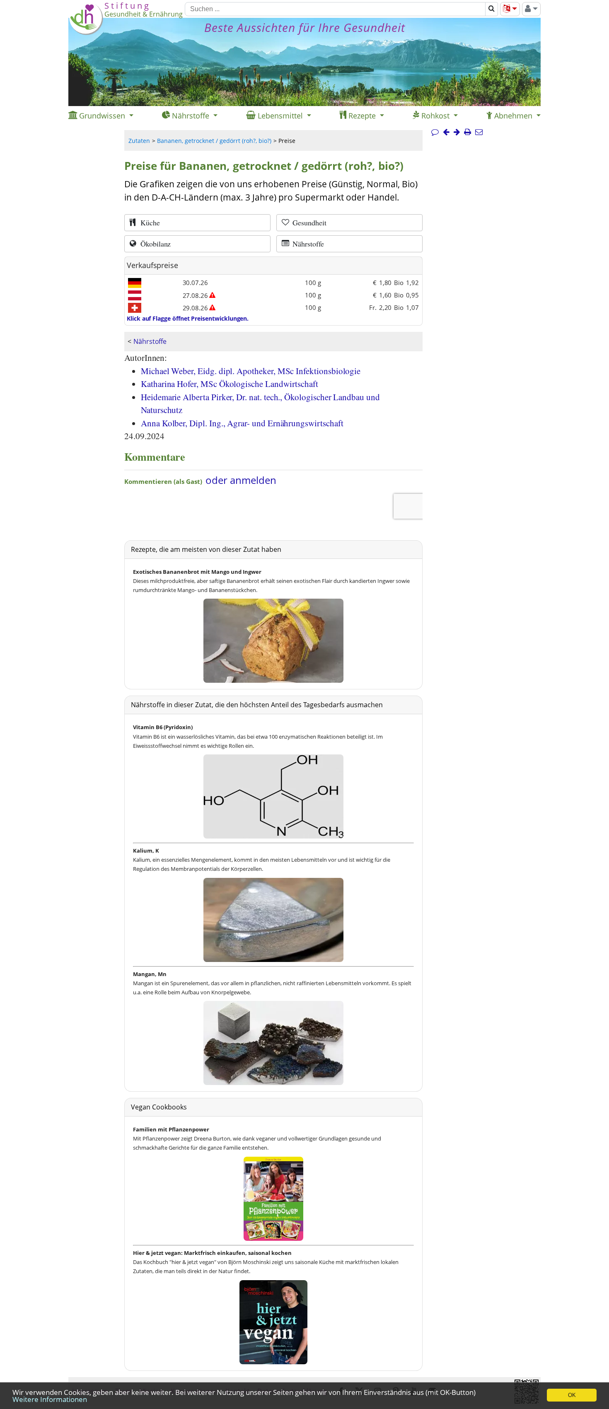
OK (572, 1395)
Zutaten (139, 141)
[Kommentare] (435, 132)
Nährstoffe (150, 341)
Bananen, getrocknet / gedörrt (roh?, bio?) (214, 141)
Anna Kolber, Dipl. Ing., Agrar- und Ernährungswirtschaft (242, 423)
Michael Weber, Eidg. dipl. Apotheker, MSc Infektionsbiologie (250, 371)
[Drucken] (467, 132)
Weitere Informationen (49, 1399)
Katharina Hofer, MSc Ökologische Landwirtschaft (229, 383)
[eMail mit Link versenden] (479, 132)
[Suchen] (492, 9)
